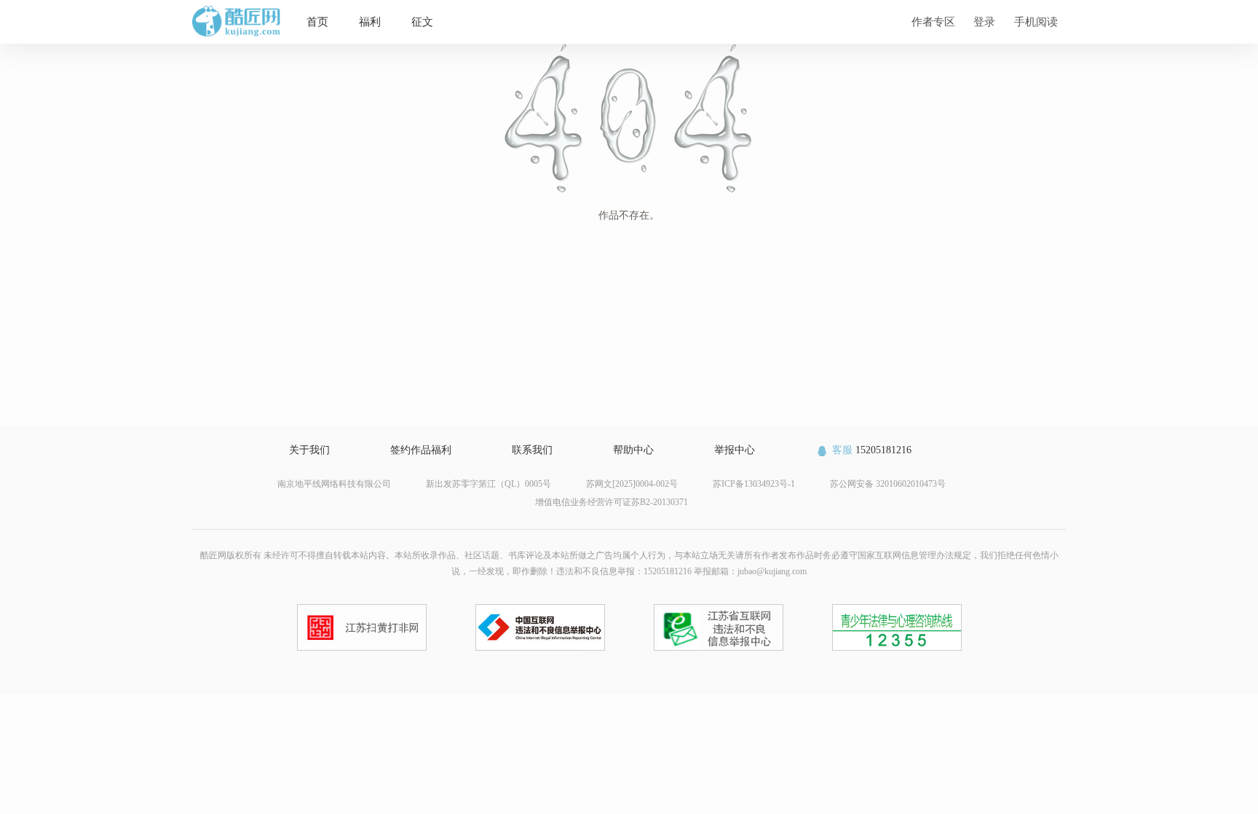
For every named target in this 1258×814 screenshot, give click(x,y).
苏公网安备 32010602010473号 (888, 484)
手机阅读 (1036, 21)
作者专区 (933, 21)
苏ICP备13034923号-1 (754, 484)
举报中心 (734, 450)
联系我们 (532, 450)
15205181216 (871, 450)
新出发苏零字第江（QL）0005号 (488, 484)
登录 (984, 21)
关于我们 (309, 450)
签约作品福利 (420, 450)
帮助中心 (633, 450)
